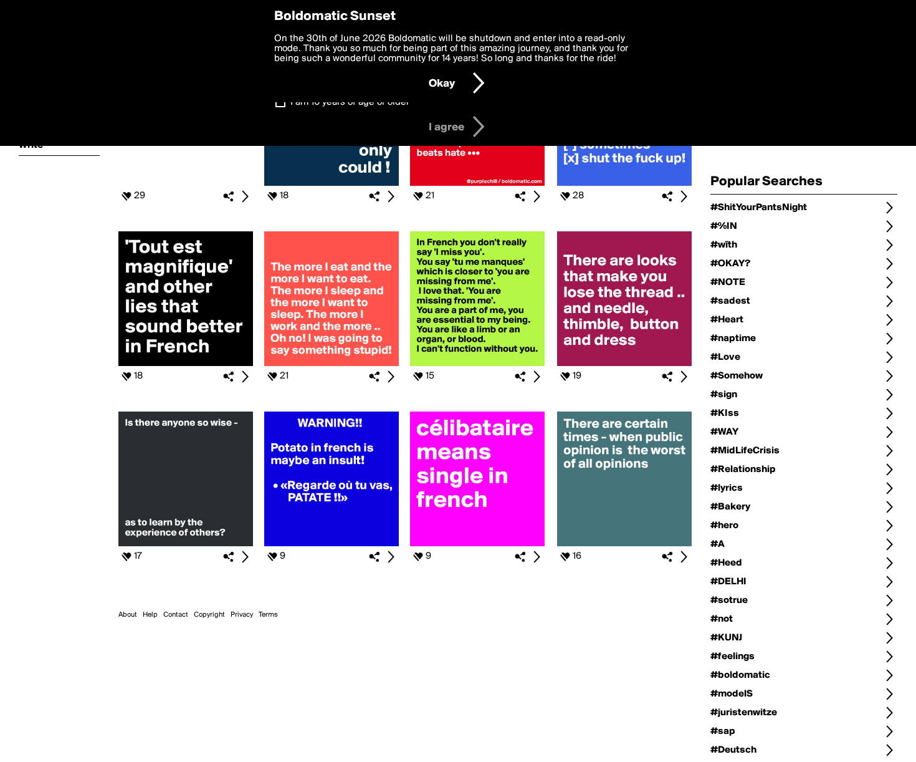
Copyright (209, 615)
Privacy (242, 615)
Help (150, 615)
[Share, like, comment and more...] (185, 183)
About (127, 615)
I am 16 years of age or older (349, 102)
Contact (175, 615)
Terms (268, 615)
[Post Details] (245, 196)
